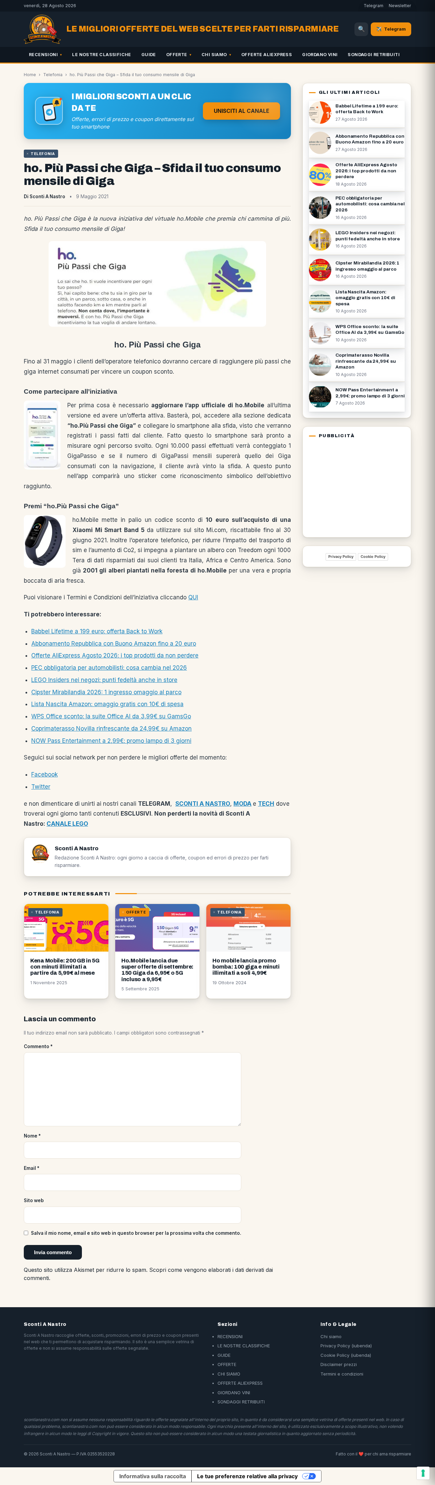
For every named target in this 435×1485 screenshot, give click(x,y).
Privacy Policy (340, 556)
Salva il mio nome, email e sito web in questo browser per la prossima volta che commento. (136, 1233)
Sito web (34, 1200)
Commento (38, 1046)
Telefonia (53, 74)
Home (30, 74)
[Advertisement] (351, 486)
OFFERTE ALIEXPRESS (266, 54)
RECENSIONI (43, 54)
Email (31, 1168)
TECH (266, 803)
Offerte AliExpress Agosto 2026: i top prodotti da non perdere (114, 655)
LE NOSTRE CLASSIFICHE (101, 54)
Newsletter (400, 5)
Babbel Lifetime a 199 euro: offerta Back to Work (96, 631)
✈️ (391, 29)
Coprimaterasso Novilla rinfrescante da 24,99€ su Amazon (111, 728)
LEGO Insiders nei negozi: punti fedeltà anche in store (104, 680)
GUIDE (148, 54)
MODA (242, 803)
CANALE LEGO (67, 823)
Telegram (373, 5)
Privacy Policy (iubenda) (346, 1345)
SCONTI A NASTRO (202, 803)
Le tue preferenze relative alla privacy (247, 1476)
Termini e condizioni (341, 1374)
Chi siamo (331, 1336)
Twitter (40, 786)
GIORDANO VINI (319, 54)
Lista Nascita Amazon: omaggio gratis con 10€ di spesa (107, 704)
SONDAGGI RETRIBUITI (374, 54)
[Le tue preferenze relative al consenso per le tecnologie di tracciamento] (423, 1473)
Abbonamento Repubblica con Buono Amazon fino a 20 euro (113, 643)
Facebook (44, 774)
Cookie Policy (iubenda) (345, 1355)
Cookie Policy (373, 556)
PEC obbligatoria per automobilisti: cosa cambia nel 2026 (109, 667)
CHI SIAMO (214, 54)
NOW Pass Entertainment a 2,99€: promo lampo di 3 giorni (111, 740)
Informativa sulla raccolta (152, 1476)
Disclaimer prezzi (338, 1364)
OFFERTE (176, 54)
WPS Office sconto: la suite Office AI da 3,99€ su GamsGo (111, 716)
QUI (193, 597)
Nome (32, 1136)
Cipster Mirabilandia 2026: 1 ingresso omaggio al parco (106, 692)
